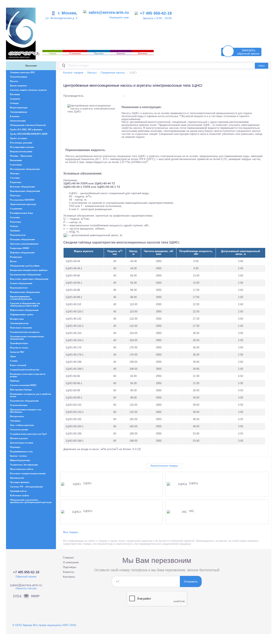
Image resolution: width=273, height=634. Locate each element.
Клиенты (121, 53)
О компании (75, 53)
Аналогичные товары (164, 465)
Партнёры (99, 53)
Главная (52, 53)
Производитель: (73, 95)
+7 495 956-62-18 (156, 13)
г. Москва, (67, 13)
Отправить (191, 581)
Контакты (142, 53)
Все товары (70, 532)
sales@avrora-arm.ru (109, 12)
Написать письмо (26, 588)
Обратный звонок (26, 576)
